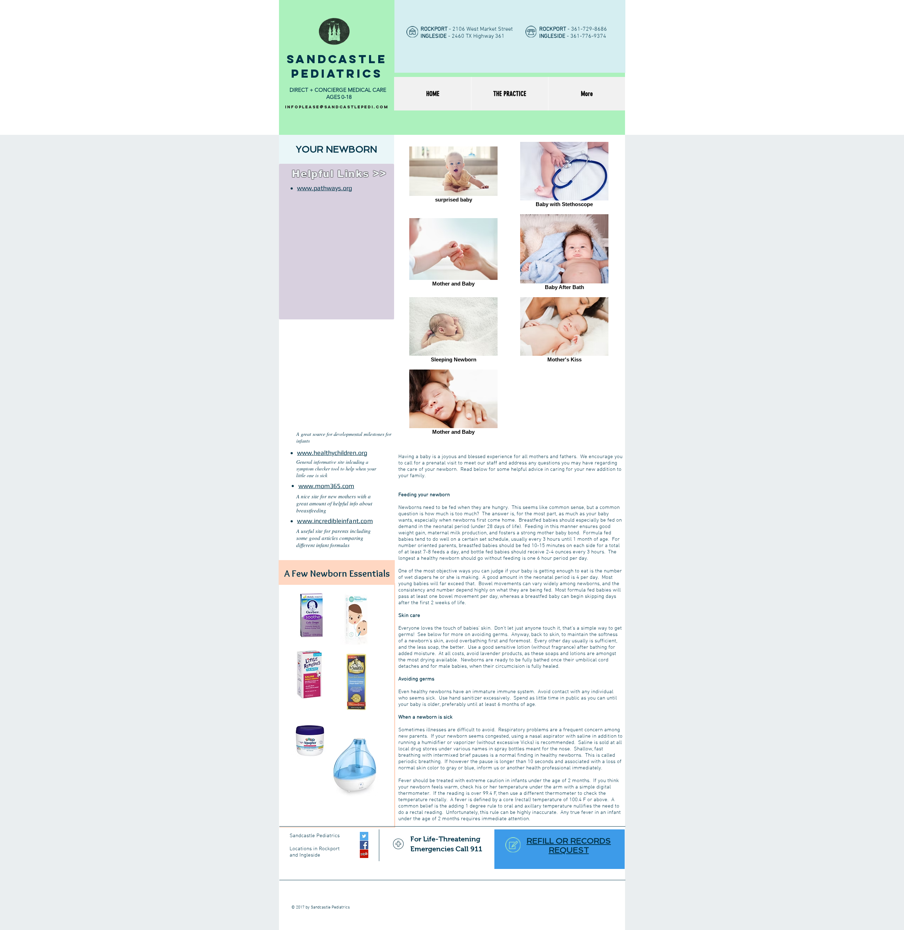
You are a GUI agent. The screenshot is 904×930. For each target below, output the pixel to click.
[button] (336, 149)
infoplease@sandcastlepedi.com (336, 106)
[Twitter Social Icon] (364, 836)
